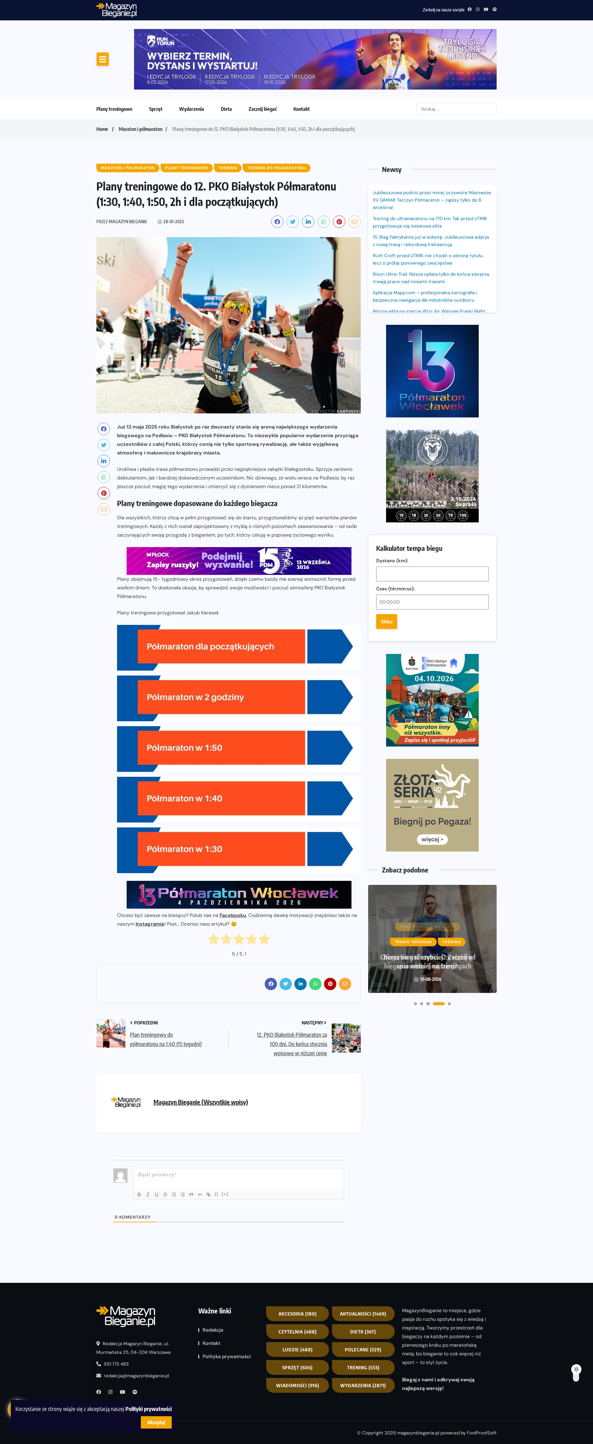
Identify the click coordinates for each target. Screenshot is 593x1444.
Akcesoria (298, 1313)
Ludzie (298, 1349)
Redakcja (213, 1330)
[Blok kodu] (200, 1194)
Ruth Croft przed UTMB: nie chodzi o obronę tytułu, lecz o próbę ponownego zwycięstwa (230, 9)
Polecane (363, 1349)
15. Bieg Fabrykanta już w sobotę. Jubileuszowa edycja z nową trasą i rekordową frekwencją (431, 241)
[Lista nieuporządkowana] (182, 1194)
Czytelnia (298, 1331)
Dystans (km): (392, 561)
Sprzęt (155, 109)
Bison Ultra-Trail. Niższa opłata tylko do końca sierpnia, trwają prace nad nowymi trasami (431, 278)
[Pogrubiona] (139, 1194)
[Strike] (165, 1194)
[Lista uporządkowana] (174, 1194)
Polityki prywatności (148, 1408)
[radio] (213, 940)
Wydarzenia (191, 109)
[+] (225, 1194)
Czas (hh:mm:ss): (395, 589)
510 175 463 (116, 1364)
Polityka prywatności (227, 1356)
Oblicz (387, 621)
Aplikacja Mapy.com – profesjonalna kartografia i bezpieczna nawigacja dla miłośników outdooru (425, 296)
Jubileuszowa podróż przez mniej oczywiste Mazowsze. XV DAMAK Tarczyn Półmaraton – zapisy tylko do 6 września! (432, 200)
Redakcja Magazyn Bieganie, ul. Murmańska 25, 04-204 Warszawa (133, 1348)
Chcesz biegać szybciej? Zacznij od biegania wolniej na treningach (428, 961)
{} (216, 1194)
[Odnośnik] (208, 1194)
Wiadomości (297, 1385)
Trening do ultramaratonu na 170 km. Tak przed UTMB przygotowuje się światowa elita (430, 222)
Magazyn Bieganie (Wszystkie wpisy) (201, 1102)
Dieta (226, 109)
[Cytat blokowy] (191, 1194)
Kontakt (301, 109)
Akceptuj (156, 1422)
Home (102, 129)
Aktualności (363, 1313)
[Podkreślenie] (156, 1194)
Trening (363, 1367)
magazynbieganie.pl (418, 1433)
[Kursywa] (148, 1194)
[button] (415, 1003)
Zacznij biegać (263, 109)
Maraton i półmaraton (140, 129)
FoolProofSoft (482, 1433)
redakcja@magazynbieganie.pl (136, 1376)
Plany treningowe (114, 109)
